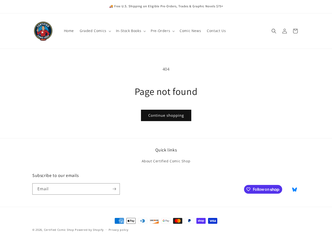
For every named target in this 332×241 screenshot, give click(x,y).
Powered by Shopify (89, 230)
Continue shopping (166, 115)
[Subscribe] (114, 189)
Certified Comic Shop (59, 230)
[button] (95, 31)
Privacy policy (119, 230)
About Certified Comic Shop (166, 161)
